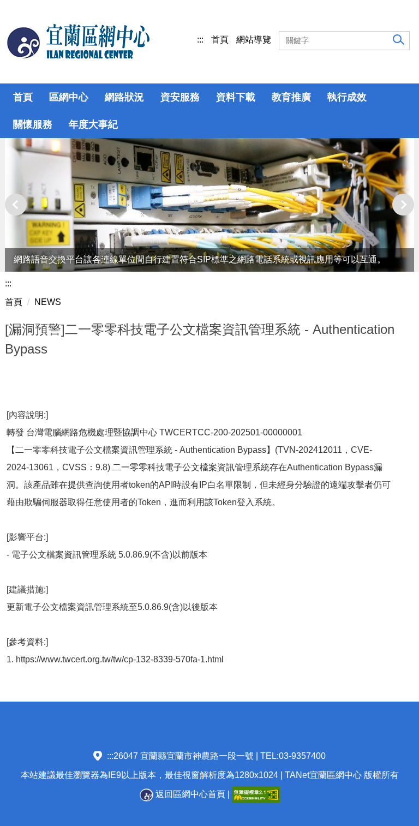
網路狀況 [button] (124, 97)
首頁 (220, 39)
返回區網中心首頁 (189, 794)
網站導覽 (253, 39)
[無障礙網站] (256, 794)
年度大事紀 (93, 124)
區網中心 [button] (68, 97)
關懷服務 (32, 124)
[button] (16, 205)
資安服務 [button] (180, 97)
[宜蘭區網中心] (77, 41)
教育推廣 (291, 97)
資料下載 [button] (235, 97)
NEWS (47, 302)
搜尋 (397, 39)
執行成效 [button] (347, 97)
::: (200, 39)
